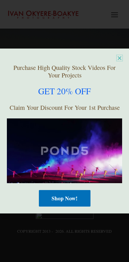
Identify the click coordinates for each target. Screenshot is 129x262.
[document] (64, 131)
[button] (119, 58)
